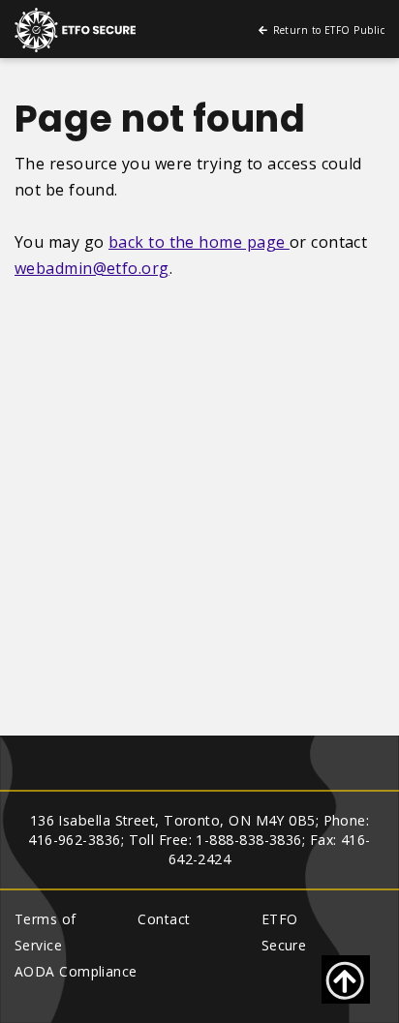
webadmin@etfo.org (92, 268)
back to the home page (199, 242)
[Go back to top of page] (346, 979)
